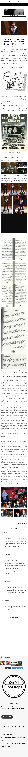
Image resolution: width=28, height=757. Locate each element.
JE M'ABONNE (7, 717)
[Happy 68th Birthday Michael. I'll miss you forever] (8, 663)
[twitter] (13, 1)
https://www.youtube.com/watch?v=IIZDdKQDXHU (15, 541)
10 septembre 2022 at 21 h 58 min (10, 556)
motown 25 (4, 520)
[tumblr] (17, 754)
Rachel (9, 581)
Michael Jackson (18, 36)
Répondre (6, 535)
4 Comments (17, 46)
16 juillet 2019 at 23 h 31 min (9, 533)
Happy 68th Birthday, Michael (8, 734)
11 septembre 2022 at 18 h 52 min (10, 601)
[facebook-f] (11, 1)
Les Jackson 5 (9, 36)
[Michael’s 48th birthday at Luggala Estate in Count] (2, 663)
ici (4, 374)
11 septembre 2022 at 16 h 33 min (13, 583)
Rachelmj (4, 523)
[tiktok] (18, 1)
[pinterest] (15, 1)
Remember (10, 520)
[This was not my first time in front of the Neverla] (19, 663)
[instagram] (9, 1)
